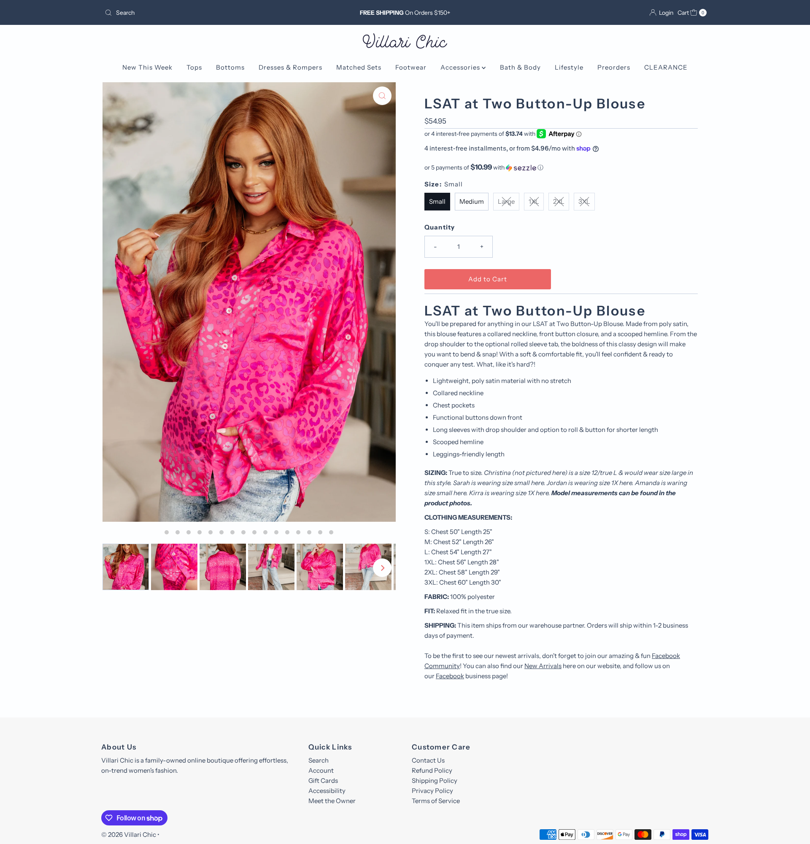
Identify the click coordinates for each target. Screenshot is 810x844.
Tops (194, 67)
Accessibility (327, 791)
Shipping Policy (434, 781)
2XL (558, 201)
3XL (584, 201)
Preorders (613, 67)
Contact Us (428, 760)
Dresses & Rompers (290, 67)
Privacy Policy (432, 791)
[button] (561, 167)
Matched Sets (358, 67)
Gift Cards (323, 781)
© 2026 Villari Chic (128, 835)
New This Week (147, 67)
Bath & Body (520, 67)
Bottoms (230, 67)
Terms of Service (436, 801)
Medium (471, 201)
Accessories (461, 67)
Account (321, 770)
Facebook (450, 676)
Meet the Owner (332, 801)
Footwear (411, 67)
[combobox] (200, 12)
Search (318, 760)
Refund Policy (432, 770)
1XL (534, 201)
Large (506, 201)
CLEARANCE (666, 67)
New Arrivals (543, 666)
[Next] (382, 567)
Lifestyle (569, 67)
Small (437, 201)
